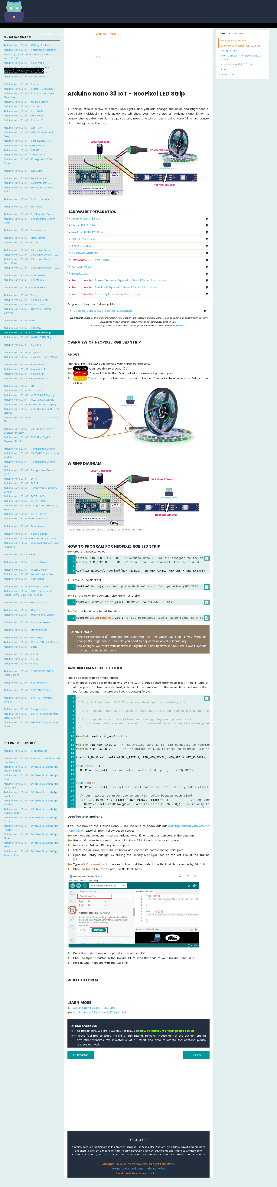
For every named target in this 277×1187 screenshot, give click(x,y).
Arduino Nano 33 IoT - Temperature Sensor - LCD (30, 463)
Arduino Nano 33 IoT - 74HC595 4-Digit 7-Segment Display (29, 430)
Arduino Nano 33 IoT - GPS (20, 320)
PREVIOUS (81, 1055)
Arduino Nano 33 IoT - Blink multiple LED (27, 140)
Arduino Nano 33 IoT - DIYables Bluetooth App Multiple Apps (31, 810)
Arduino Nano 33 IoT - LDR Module (24, 280)
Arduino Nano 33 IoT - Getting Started (26, 45)
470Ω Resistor (81, 246)
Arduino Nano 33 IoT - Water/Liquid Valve (28, 574)
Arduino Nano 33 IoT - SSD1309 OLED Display (30, 404)
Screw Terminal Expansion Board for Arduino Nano (118, 280)
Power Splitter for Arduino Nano (105, 294)
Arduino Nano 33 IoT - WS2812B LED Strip (28, 337)
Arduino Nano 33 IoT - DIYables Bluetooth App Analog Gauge (31, 768)
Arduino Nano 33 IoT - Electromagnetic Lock (30, 538)
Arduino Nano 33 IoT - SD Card (22, 344)
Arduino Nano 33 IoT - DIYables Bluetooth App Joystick (31, 794)
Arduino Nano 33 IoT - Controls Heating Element (27, 310)
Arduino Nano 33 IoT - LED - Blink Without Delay (28, 134)
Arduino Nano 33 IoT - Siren (20, 646)
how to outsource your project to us (167, 1031)
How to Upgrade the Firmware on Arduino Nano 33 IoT (28, 56)
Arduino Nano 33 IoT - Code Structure (26, 67)
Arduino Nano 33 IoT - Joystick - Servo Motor (30, 357)
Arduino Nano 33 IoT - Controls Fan (25, 304)
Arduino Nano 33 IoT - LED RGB (22, 150)
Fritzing (108, 529)
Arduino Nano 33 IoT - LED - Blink (23, 127)
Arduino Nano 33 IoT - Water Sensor (25, 569)
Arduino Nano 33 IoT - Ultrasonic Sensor (28, 250)
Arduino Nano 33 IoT (85, 218)
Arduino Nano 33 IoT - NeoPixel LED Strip (27, 332)
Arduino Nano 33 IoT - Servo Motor (24, 230)
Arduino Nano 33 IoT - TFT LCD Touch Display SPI (31, 419)
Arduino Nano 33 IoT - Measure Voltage (27, 586)
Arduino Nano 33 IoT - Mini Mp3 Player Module (31, 642)
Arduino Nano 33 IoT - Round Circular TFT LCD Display (31, 410)
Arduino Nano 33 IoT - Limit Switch (24, 111)
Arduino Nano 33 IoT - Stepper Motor (25, 709)
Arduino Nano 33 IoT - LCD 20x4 (23, 390)
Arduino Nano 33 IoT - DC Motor (23, 206)
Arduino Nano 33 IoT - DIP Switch (23, 115)
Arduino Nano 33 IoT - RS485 (21, 658)
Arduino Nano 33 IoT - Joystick (22, 352)
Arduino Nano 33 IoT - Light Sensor (24, 275)
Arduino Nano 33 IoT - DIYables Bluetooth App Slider (31, 836)
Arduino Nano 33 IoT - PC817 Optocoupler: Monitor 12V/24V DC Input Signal (28, 592)
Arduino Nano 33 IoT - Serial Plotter (24, 76)
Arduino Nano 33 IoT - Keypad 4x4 (24, 369)
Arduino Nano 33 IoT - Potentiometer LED (27, 182)
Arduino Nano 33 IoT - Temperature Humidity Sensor (30, 489)
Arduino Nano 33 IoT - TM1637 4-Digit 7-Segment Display (28, 439)
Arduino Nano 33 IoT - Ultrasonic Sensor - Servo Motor (29, 261)
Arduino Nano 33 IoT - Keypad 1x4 (24, 373)
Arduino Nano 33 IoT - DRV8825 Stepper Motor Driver (31, 724)
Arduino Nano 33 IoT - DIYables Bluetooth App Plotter (31, 819)
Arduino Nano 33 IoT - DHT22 (21, 483)
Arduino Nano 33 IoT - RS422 (21, 663)
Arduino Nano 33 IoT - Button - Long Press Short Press (29, 95)
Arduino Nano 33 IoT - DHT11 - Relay (25, 514)
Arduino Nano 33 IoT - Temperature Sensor (29, 448)
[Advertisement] (138, 1100)
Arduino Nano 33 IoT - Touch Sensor (25, 562)
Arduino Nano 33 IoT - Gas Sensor (24, 610)
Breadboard (79, 274)
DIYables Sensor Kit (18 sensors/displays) (103, 311)
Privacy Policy (156, 1168)
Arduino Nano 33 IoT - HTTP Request (25, 750)
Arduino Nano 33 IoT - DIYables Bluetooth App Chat (31, 777)
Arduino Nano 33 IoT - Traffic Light (24, 154)
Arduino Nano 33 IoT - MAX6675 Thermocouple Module (31, 455)
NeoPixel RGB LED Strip (87, 232)
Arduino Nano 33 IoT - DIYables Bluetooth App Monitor (31, 802)
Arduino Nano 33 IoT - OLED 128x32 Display (29, 399)
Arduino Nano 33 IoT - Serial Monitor (25, 72)
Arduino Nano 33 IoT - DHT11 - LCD (24, 496)
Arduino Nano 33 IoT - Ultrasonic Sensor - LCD (31, 267)
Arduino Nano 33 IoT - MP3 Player (23, 637)
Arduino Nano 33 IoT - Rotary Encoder (26, 199)
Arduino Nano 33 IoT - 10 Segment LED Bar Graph (29, 161)
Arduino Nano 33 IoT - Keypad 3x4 (24, 364)
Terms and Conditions (127, 1168)
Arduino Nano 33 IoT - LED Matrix (23, 170)
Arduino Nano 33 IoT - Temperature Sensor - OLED (30, 472)
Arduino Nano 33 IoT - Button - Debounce (29, 88)
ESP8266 (65, 34)
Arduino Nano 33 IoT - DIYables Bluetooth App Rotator (31, 827)
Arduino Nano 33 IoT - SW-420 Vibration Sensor (28, 699)
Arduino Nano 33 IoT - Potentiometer (25, 178)
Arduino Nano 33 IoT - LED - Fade (24, 145)
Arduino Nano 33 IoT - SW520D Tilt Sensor (29, 690)
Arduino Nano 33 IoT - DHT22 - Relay (26, 518)
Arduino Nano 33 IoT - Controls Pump (26, 299)
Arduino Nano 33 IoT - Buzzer (21, 242)
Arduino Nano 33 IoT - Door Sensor (24, 526)
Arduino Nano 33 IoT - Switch (21, 106)
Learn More (226, 74)
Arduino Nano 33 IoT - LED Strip (22, 328)
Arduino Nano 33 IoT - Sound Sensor (26, 682)
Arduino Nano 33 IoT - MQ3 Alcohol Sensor (29, 614)
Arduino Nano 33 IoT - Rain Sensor (24, 578)
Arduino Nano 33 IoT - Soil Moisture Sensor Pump (29, 220)
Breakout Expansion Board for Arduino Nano (114, 287)
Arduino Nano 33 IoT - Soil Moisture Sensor (29, 214)
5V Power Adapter (84, 253)
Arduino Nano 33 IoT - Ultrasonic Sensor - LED (31, 254)
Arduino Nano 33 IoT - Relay (20, 295)
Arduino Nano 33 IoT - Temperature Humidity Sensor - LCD (30, 507)
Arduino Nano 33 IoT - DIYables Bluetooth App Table (31, 844)
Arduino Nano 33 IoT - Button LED (23, 120)
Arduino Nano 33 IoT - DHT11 (20, 478)
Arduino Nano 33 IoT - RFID (20, 554)
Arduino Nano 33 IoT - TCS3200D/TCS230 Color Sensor (28, 673)
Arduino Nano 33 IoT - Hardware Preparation (30, 49)
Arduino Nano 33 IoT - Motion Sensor (26, 287)
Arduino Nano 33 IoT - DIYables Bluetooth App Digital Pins (31, 785)
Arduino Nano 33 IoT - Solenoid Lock (25, 533)
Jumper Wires (81, 267)
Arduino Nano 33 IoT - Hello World (24, 62)
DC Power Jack (90, 260)
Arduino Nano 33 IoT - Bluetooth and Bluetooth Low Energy (32, 760)
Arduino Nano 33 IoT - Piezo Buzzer (24, 238)
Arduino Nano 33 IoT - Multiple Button (26, 101)
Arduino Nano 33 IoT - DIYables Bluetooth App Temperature (31, 853)
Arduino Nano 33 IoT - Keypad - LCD (25, 378)
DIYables (178, 325)
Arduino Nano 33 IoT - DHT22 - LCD (25, 501)
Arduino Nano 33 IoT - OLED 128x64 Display (29, 395)
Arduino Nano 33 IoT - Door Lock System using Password (32, 544)
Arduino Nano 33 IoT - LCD (19, 386)
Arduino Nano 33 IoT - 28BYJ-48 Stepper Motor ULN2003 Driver (31, 715)
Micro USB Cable (83, 225)
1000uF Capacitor (83, 239)
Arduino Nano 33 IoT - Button (21, 84)
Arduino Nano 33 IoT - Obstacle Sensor (27, 622)
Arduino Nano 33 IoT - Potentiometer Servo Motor (29, 189)
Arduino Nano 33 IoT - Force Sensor (25, 602)
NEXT (195, 1055)
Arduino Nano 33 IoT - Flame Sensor (25, 629)
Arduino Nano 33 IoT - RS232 (21, 654)
